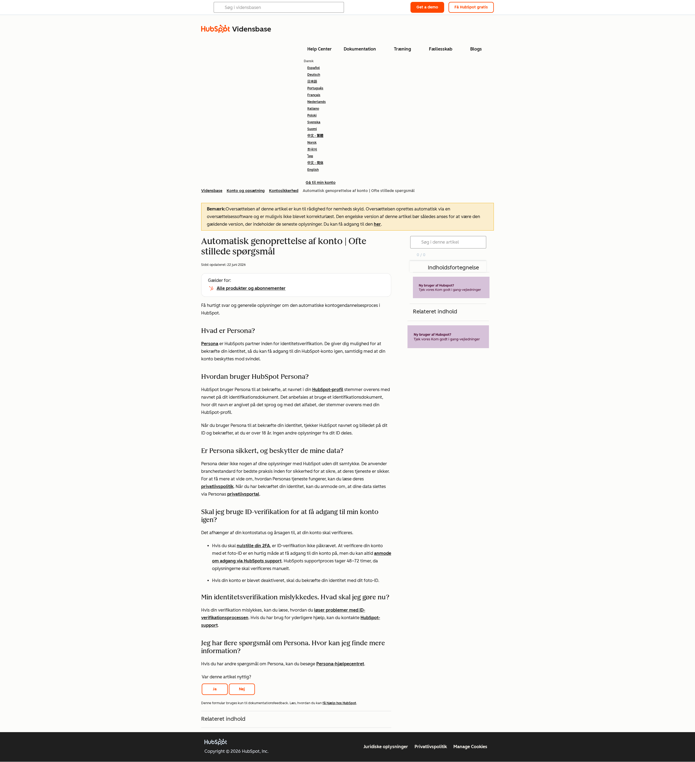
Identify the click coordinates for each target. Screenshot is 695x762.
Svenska (313, 122)
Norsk (312, 142)
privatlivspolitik (217, 486)
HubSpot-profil (327, 389)
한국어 (312, 149)
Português (315, 88)
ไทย (310, 156)
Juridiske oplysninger (386, 746)
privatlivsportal (243, 494)
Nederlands (316, 102)
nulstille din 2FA (253, 545)
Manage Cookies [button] (470, 746)
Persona (209, 343)
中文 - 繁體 (315, 136)
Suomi (312, 129)
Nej (242, 689)
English (313, 170)
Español (313, 68)
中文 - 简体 (315, 163)
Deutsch (313, 75)
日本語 (312, 81)
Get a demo (427, 7)
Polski (312, 115)
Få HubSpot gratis (471, 7)
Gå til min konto (321, 182)
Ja (215, 689)
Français (313, 95)
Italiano (313, 109)
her (377, 224)
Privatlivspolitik (431, 746)
